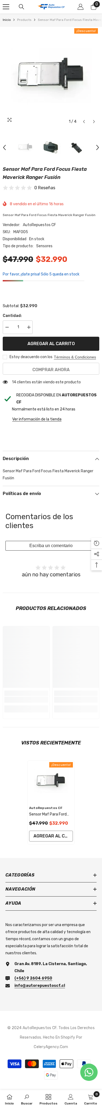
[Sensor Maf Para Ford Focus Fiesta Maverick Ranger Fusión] (51, 781)
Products (24, 20)
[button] (84, 121)
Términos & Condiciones (75, 357)
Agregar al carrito (51, 343)
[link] (26, 700)
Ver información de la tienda (36, 419)
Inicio (7, 20)
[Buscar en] (21, 7)
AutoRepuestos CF (39, 225)
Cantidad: (12, 315)
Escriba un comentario (51, 545)
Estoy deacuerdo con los (31, 357)
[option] (51, 77)
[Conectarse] (81, 7)
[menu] (6, 7)
